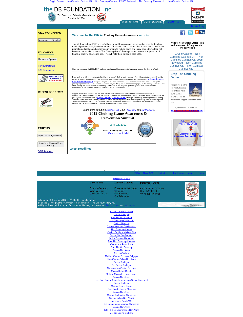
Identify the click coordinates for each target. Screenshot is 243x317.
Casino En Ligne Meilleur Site (121, 232)
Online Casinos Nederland (121, 238)
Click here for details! (118, 133)
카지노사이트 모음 (121, 178)
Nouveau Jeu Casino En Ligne (121, 268)
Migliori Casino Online (121, 286)
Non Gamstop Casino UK (121, 220)
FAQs (137, 173)
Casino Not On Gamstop (121, 235)
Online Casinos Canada (121, 211)
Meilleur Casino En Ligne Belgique (121, 256)
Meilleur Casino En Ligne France (121, 274)
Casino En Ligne (121, 214)
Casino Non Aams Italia (121, 244)
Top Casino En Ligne (121, 265)
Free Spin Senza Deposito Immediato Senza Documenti (121, 280)
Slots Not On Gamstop (121, 217)
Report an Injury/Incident (49, 135)
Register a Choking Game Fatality (51, 144)
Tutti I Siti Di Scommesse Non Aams (121, 310)
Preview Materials (46, 66)
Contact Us (163, 173)
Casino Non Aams (121, 250)
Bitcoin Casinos (121, 253)
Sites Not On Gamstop (121, 247)
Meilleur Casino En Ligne (121, 313)
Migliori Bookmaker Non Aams (121, 295)
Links (201, 173)
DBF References (46, 70)
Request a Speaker (47, 59)
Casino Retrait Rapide (121, 271)
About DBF (148, 173)
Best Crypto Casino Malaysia (122, 289)
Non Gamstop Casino (121, 229)
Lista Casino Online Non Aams (121, 259)
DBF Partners (45, 151)
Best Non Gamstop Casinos (121, 241)
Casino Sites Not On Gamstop (121, 226)
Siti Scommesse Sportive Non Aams (121, 304)
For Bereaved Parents (183, 173)
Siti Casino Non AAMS (121, 301)
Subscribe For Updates (49, 40)
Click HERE (197, 110)
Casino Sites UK (121, 223)
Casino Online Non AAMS (121, 298)
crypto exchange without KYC (111, 97)
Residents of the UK (181, 110)
